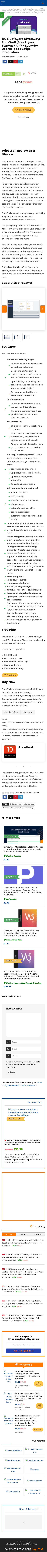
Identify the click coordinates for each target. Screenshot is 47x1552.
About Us (9, 1544)
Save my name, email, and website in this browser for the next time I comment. (23, 1065)
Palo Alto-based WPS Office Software (22, 1409)
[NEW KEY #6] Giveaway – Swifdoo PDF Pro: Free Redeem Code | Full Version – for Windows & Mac (22, 1257)
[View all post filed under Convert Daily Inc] (13, 1451)
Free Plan (11, 675)
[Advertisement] (23, 1197)
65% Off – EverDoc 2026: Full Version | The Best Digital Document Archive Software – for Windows (23, 1243)
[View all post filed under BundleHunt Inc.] (13, 1460)
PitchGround (23, 57)
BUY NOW (25, 110)
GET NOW (38, 1384)
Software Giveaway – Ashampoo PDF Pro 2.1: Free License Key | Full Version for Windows (27, 1375)
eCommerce (29, 804)
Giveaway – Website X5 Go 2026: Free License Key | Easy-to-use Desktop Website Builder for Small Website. (21, 933)
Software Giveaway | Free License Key (18, 808)
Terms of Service (20, 1544)
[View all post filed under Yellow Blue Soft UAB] (13, 1470)
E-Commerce (15, 804)
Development (15, 9)
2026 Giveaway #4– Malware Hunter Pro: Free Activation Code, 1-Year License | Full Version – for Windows (23, 1318)
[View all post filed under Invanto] (34, 1470)
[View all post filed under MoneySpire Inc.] (34, 1481)
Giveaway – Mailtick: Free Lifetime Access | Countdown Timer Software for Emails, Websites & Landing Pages (23, 849)
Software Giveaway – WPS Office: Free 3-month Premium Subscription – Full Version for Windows (28, 1397)
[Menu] (3, 3)
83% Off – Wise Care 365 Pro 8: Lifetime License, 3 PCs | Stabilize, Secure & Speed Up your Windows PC (22, 1142)
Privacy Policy (32, 1544)
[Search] (43, 3)
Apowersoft (19, 1432)
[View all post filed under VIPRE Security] (13, 1492)
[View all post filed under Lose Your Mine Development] (13, 1481)
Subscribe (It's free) (23, 1350)
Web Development (30, 9)
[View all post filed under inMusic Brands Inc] (34, 1460)
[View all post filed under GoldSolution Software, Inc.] (34, 1492)
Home (4, 9)
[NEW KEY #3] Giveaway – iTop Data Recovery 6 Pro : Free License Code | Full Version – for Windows (23, 1289)
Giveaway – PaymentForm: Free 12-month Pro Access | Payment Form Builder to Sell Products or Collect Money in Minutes (23, 891)
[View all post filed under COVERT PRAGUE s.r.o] (34, 1451)
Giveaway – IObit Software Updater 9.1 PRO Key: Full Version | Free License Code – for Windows (22, 1304)
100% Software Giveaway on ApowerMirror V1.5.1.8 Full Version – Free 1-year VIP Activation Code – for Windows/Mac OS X (27, 1421)
